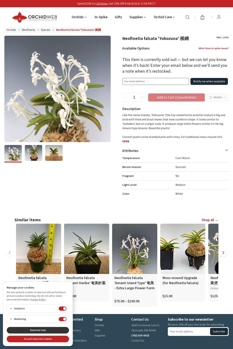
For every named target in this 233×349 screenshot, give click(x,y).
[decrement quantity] (126, 97)
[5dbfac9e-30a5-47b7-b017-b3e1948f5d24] (54, 153)
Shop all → (210, 220)
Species (45, 30)
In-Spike (101, 17)
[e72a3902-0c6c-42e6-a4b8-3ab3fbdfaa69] (33, 153)
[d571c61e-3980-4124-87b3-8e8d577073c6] (13, 153)
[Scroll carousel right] (223, 253)
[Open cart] (203, 17)
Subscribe (219, 332)
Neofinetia (28, 30)
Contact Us (137, 341)
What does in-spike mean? (214, 48)
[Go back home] (35, 17)
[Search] (187, 17)
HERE (125, 141)
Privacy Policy (38, 299)
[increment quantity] (142, 97)
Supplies (100, 336)
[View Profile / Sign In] (218, 17)
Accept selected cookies (38, 339)
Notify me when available (209, 81)
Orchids (11, 30)
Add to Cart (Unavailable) (176, 97)
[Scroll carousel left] (10, 253)
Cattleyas (102, 4)
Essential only (38, 330)
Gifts (118, 17)
